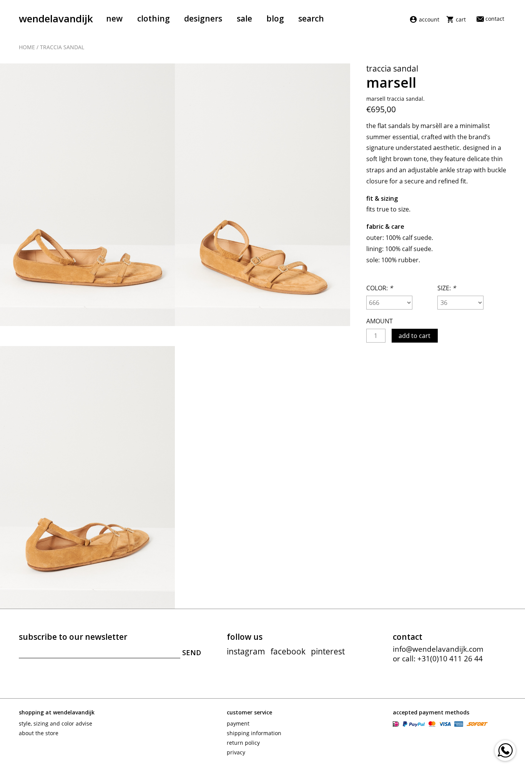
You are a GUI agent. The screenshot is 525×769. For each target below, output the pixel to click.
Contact (494, 18)
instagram (246, 651)
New (114, 18)
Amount (379, 321)
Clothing (153, 18)
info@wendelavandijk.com (438, 649)
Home (27, 47)
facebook (288, 651)
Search (311, 18)
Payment (238, 723)
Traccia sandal (62, 47)
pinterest (328, 651)
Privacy (236, 752)
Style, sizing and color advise (55, 723)
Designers (203, 18)
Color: (379, 288)
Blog (275, 18)
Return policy (243, 742)
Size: (446, 288)
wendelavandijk (56, 18)
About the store (38, 733)
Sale (244, 18)
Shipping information (254, 733)
